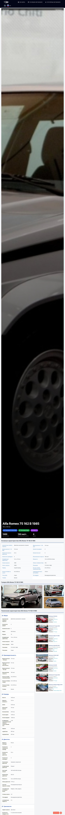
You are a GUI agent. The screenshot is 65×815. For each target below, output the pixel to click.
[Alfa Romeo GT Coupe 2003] (42, 629)
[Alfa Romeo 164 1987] (42, 668)
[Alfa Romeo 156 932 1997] (42, 658)
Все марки (22, 2)
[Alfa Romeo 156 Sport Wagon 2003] (42, 687)
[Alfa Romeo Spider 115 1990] (42, 639)
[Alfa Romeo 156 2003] (42, 619)
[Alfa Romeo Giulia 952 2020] (42, 648)
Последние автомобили (36, 2)
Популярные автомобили (53, 2)
